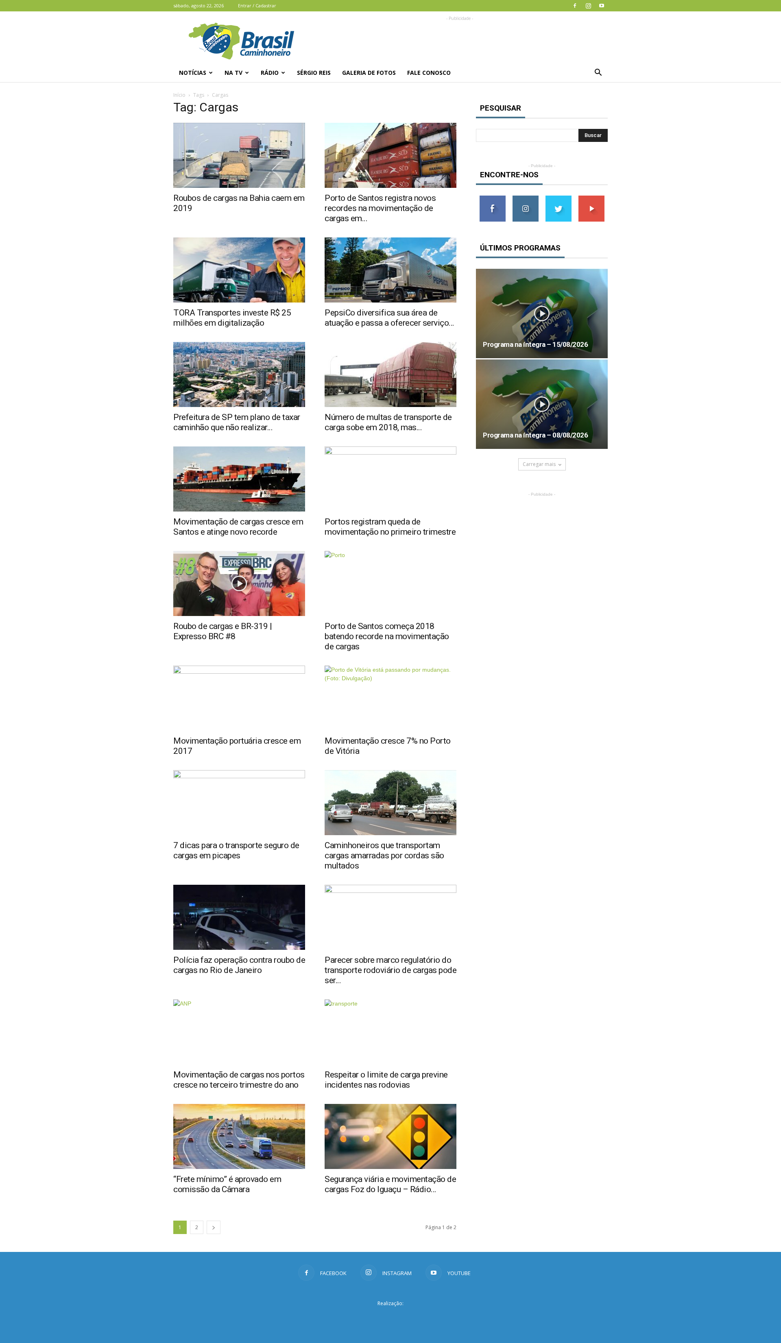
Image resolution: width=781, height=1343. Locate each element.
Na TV (233, 72)
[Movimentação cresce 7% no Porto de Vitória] (390, 698)
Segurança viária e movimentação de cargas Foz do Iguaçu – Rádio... (390, 1184)
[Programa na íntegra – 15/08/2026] (542, 313)
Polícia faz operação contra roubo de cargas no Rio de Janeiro (239, 965)
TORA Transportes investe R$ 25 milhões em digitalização (232, 318)
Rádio (270, 72)
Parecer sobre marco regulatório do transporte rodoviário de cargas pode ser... (390, 970)
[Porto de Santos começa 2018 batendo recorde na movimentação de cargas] (390, 583)
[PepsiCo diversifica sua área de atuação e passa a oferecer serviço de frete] (390, 270)
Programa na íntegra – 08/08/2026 (535, 435)
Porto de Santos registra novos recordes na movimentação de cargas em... (380, 208)
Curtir (493, 199)
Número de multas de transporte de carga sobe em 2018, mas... (388, 422)
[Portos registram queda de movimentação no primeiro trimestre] (390, 479)
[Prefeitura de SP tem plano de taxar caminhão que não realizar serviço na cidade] (239, 374)
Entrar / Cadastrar (257, 5)
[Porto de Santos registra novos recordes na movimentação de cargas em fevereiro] (390, 155)
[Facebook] (575, 5)
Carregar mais (539, 464)
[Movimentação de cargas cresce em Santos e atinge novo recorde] (239, 479)
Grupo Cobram (390, 1318)
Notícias (192, 72)
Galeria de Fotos (369, 72)
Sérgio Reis (314, 72)
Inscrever (591, 199)
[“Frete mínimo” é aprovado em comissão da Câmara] (239, 1136)
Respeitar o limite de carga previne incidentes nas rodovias (386, 1080)
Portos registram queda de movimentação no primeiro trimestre (390, 527)
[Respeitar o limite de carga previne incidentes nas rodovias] (390, 1031)
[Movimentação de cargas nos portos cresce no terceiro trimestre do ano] (239, 1031)
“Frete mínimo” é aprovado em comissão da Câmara (227, 1184)
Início (179, 94)
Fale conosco (429, 72)
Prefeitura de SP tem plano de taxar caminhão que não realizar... (236, 422)
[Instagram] (588, 5)
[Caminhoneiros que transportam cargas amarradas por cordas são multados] (390, 802)
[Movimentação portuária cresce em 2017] (239, 698)
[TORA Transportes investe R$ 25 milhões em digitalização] (239, 270)
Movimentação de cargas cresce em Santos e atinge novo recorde (238, 527)
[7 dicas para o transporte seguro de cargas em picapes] (239, 802)
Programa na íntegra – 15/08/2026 (535, 344)
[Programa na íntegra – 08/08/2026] (542, 404)
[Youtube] (602, 5)
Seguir (525, 199)
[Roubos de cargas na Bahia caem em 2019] (239, 155)
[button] (598, 73)
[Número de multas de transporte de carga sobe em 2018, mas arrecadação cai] (390, 374)
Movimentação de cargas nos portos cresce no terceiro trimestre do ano (239, 1080)
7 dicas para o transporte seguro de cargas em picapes (236, 850)
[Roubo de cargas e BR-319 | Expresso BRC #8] (239, 583)
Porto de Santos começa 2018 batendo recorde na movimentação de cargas (387, 636)
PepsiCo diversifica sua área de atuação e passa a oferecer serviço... (389, 318)
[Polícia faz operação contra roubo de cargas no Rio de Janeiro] (239, 917)
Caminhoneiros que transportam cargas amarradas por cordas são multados (384, 855)
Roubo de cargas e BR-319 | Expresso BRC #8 (222, 631)
